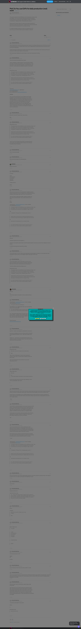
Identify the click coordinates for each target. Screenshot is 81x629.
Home (13, 1)
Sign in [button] (68, 1)
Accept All (37, 318)
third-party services (34, 316)
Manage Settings (43, 318)
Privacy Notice (39, 315)
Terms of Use (45, 315)
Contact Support (50, 1)
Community (56, 1)
